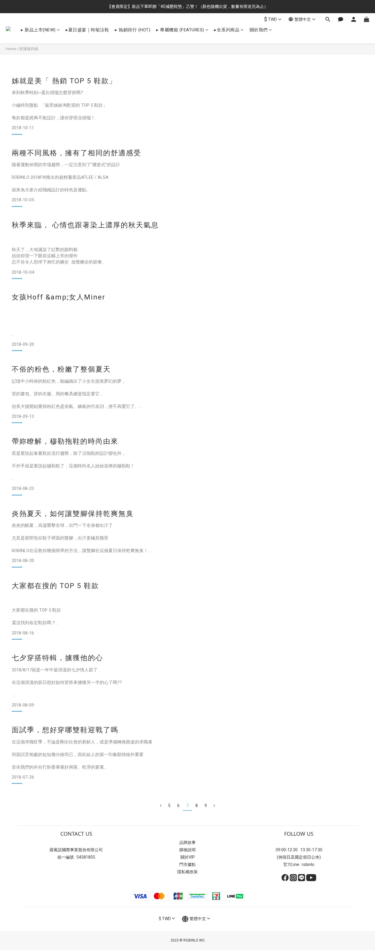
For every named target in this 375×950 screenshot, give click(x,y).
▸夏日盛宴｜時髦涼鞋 (87, 30)
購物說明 (187, 849)
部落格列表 (28, 49)
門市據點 (187, 864)
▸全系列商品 (226, 30)
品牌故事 (187, 842)
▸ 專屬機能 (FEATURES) (180, 30)
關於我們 (259, 30)
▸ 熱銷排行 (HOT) (132, 30)
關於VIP (187, 857)
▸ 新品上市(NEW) (38, 30)
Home (11, 49)
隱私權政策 (187, 871)
